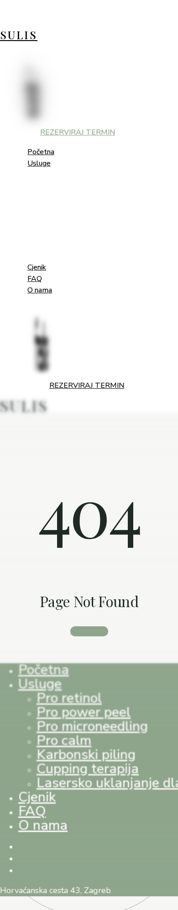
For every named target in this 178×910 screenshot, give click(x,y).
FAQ (32, 811)
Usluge (40, 684)
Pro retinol (69, 698)
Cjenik (37, 797)
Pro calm (64, 740)
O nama (43, 825)
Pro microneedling (92, 726)
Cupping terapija (88, 768)
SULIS (18, 34)
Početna (43, 669)
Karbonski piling (86, 754)
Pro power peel (84, 712)
